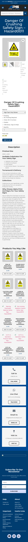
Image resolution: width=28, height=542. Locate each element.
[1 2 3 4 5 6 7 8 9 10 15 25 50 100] (14, 129)
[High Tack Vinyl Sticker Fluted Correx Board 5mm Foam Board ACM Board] (14, 112)
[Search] (25, 13)
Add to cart (7, 140)
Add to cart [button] (8, 273)
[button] (3, 7)
